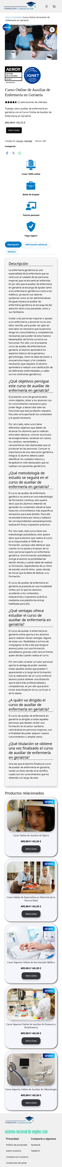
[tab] (13, 245)
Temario (11, 251)
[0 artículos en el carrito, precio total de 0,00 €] (54, 6)
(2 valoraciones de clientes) (32, 102)
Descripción (13, 244)
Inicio (8, 17)
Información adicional (36, 244)
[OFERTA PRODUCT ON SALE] (31, 815)
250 (44, 141)
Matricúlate (13, 130)
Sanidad (17, 17)
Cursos (19, 141)
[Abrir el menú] (46, 6)
